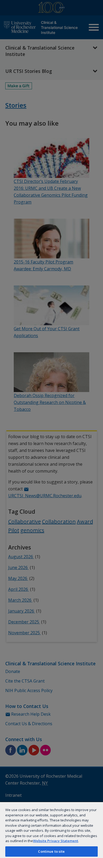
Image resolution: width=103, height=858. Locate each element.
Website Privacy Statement (55, 840)
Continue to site (51, 851)
